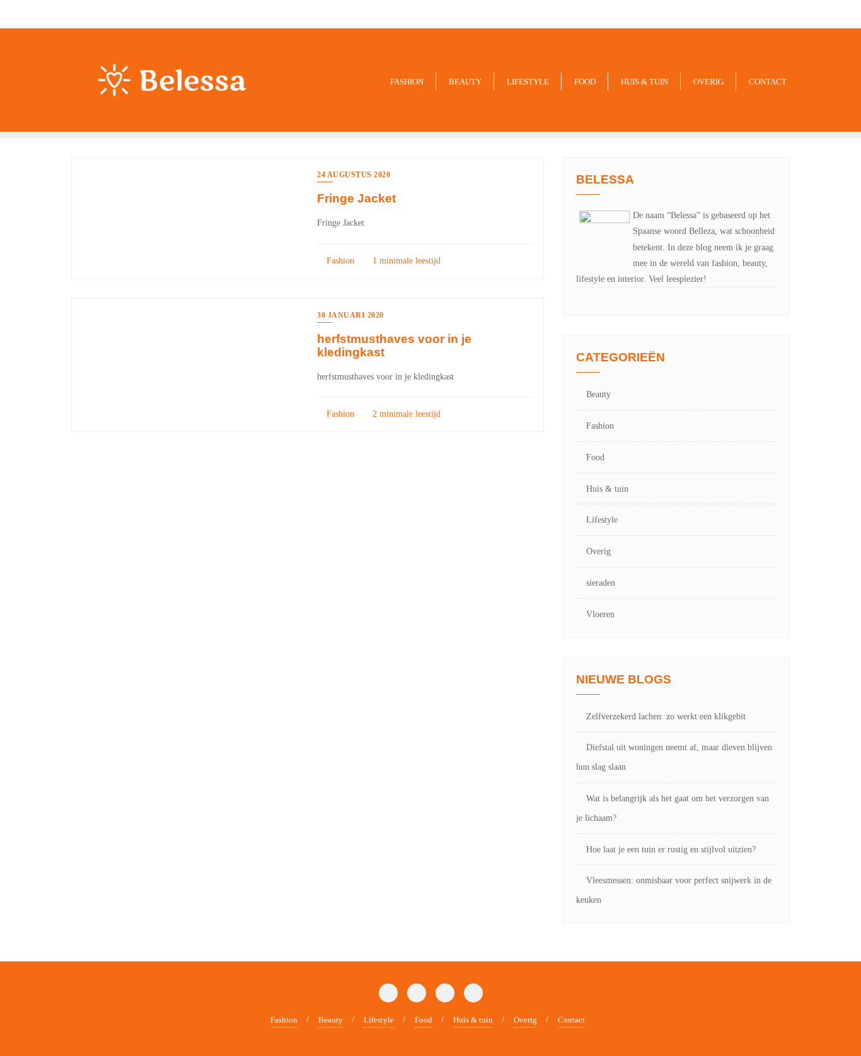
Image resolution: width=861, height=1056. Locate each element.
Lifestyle (602, 520)
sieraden (600, 583)
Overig (598, 551)
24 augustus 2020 (353, 174)
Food (595, 457)
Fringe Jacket (356, 198)
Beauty (598, 394)
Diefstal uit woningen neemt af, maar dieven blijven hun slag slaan (674, 757)
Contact (571, 1019)
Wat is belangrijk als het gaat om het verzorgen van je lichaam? (672, 808)
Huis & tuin (607, 489)
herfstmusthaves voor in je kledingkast (394, 345)
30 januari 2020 (350, 315)
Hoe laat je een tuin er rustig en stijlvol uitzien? (671, 849)
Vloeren (600, 614)
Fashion (339, 260)
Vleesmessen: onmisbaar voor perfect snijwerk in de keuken (673, 890)
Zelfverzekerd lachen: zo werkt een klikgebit (666, 716)
